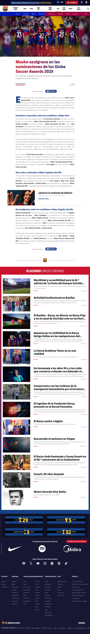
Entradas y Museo (47, 591)
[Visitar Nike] (15, 548)
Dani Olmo (26, 598)
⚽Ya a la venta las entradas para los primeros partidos (31, 3)
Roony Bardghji (37, 591)
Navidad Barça (48, 615)
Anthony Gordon (37, 597)
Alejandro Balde (14, 583)
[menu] (86, 2)
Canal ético (60, 584)
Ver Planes (73, 2)
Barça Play (38, 8)
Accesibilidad (62, 628)
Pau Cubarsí (15, 587)
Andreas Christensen (15, 591)
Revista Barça (42, 14)
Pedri (24, 584)
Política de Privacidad (47, 628)
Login (60, 2)
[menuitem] (86, 2)
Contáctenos (70, 628)
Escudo (59, 587)
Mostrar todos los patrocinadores (77, 541)
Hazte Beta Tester (47, 608)
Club (58, 8)
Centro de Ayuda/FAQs (48, 602)
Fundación (75, 14)
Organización (51, 14)
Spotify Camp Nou (62, 581)
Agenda (33, 14)
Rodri (24, 604)
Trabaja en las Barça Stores (61, 594)
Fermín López (27, 587)
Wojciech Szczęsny (3, 583)
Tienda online (48, 598)
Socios (70, 8)
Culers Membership (48, 583)
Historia (67, 14)
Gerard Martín (15, 595)
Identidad (60, 14)
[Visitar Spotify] (42, 548)
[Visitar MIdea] (72, 548)
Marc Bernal (26, 601)
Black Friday (48, 612)
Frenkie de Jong (26, 594)
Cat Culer (18, 14)
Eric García (14, 601)
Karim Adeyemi (37, 602)
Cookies (55, 628)
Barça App (47, 595)
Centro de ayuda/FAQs (80, 628)
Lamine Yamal (37, 583)
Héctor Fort (15, 604)
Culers (31, 8)
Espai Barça (64, 8)
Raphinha (37, 587)
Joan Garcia (4, 587)
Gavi (24, 581)
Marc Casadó (26, 590)
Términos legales (36, 628)
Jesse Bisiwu (37, 608)
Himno (59, 590)
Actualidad (25, 14)
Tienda (24, 8)
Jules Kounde (15, 598)
